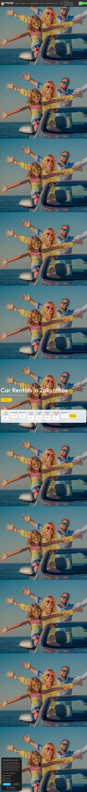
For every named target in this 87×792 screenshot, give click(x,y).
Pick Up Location (6, 413)
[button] (11, 787)
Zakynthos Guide (49, 3)
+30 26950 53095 (68, 3)
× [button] (20, 759)
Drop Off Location (31, 413)
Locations (42, 3)
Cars (28, 3)
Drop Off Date (39, 413)
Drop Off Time (48, 413)
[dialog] (11, 774)
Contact (56, 3)
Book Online (73, 416)
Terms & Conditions (34, 3)
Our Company (22, 3)
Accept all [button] (6, 784)
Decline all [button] (16, 784)
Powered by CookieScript (12, 789)
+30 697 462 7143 (68, 5)
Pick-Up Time (22, 412)
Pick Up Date (14, 412)
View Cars (6, 399)
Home (16, 3)
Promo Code (64, 412)
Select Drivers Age (56, 413)
